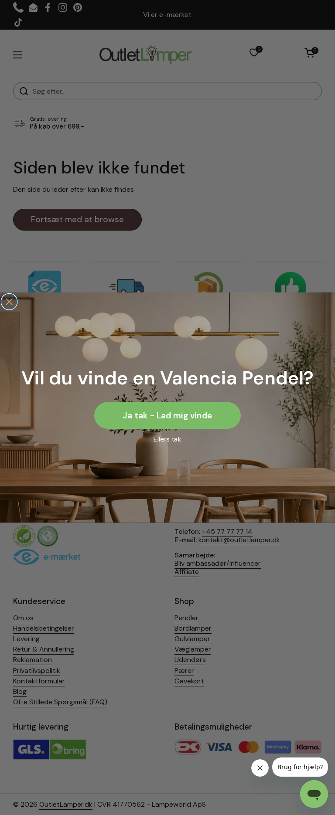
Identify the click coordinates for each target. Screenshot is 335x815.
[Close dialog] (9, 301)
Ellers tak (167, 439)
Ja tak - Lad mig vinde (167, 415)
